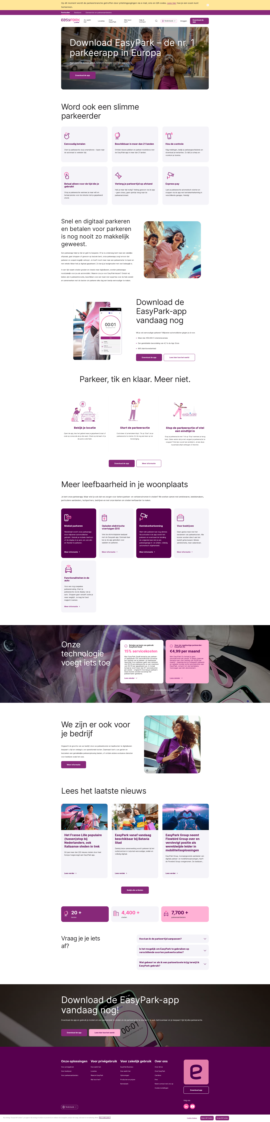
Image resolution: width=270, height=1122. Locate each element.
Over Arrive (159, 1067)
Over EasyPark (160, 1071)
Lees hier (171, 3)
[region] (135, 1118)
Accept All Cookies (222, 1118)
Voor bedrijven (66, 1071)
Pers (156, 1079)
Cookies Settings (192, 1118)
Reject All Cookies (206, 1118)
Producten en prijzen (127, 1079)
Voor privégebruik (67, 1067)
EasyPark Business (126, 1067)
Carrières (158, 1075)
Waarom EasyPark (97, 1075)
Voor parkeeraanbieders (69, 1075)
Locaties (94, 1071)
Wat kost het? (96, 1079)
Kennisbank (124, 1084)
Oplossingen (124, 1075)
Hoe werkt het (96, 1067)
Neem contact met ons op (164, 1084)
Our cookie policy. (104, 1117)
